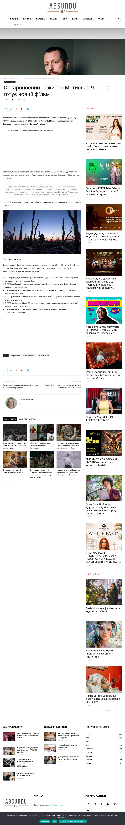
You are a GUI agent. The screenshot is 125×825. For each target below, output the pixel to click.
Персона (40, 19)
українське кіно (43, 355)
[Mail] (101, 804)
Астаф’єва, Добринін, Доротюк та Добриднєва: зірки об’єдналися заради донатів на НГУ (101, 509)
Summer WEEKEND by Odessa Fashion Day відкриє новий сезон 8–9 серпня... (103, 191)
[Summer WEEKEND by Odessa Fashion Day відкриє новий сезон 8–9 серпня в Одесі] (104, 172)
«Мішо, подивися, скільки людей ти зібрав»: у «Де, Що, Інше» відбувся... (103, 375)
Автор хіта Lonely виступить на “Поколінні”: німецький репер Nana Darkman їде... (103, 329)
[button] (119, 19)
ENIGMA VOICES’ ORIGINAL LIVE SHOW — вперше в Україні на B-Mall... (102, 462)
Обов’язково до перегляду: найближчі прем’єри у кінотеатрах (40, 445)
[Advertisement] (42, 152)
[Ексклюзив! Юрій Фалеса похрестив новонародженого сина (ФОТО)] (50, 736)
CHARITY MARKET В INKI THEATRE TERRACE (100, 419)
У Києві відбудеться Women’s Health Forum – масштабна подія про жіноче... (103, 146)
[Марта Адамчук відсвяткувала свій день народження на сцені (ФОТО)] (9, 736)
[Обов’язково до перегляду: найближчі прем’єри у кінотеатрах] (42, 432)
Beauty (53, 19)
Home (6, 79)
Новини (14, 19)
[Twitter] (114, 804)
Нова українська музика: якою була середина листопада (100, 653)
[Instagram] (94, 804)
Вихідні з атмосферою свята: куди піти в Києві (103, 610)
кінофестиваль (15, 355)
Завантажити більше (103, 710)
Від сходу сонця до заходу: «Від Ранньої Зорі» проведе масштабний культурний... (102, 236)
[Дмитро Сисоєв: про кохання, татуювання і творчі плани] (50, 760)
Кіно (65, 19)
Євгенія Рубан (11, 100)
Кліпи (75, 19)
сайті (37, 130)
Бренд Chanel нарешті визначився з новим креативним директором (20, 386)
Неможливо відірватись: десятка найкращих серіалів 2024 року (103, 698)
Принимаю (45, 821)
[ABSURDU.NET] (62, 8)
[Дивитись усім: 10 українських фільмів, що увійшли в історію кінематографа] (15, 432)
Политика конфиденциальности (73, 821)
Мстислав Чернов (29, 355)
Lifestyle (87, 19)
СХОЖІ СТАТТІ (10, 419)
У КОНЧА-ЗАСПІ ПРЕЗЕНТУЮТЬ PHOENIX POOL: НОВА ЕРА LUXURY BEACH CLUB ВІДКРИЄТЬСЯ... (103, 557)
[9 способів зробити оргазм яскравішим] (50, 748)
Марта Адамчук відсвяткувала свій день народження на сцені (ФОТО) (28, 736)
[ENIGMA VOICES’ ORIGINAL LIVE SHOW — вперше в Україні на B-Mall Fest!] (104, 443)
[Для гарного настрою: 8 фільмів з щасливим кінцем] (15, 459)
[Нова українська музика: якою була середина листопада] (104, 634)
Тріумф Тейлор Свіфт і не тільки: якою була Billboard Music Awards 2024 (63, 386)
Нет (54, 821)
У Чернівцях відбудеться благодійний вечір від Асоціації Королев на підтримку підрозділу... (101, 283)
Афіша (101, 19)
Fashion (27, 19)
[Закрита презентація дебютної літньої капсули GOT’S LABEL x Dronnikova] (9, 751)
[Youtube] (88, 810)
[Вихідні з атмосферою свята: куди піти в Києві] (104, 592)
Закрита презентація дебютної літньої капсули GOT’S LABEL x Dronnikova (28, 750)
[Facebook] (22, 404)
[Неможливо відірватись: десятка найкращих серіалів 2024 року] (104, 679)
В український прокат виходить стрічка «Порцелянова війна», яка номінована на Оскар (68, 445)
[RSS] (107, 804)
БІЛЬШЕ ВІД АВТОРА (27, 419)
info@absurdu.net (56, 805)
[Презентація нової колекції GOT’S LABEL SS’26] (9, 776)
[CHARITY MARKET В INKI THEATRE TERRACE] (104, 401)
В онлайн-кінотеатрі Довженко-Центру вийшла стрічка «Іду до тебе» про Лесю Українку (69, 472)
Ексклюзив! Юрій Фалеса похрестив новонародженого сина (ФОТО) (68, 736)
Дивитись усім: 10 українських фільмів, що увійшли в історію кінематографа (14, 445)
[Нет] (122, 818)
